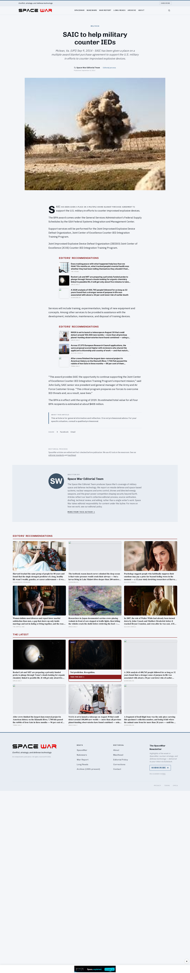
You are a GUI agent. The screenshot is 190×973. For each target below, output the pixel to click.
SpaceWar (79, 10)
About (141, 10)
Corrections (119, 764)
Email (73, 432)
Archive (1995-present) (88, 769)
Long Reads (120, 10)
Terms (167, 785)
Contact (117, 769)
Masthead (118, 755)
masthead (72, 455)
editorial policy (95, 506)
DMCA (175, 785)
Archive (132, 10)
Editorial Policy (120, 759)
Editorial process (109, 68)
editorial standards (56, 455)
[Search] (169, 10)
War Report (105, 10)
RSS (163, 774)
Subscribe (165, 3)
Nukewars (92, 10)
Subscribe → (160, 767)
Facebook (64, 432)
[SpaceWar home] (35, 10)
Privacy (157, 785)
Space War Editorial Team (88, 67)
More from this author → (81, 512)
